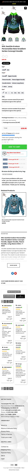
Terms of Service (6, 434)
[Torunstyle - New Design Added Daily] (14, 8)
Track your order (6, 437)
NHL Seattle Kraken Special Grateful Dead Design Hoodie (13, 220)
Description (4, 233)
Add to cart (14, 147)
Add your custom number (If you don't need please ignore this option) (13, 110)
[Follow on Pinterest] (15, 273)
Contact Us (4, 447)
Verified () (10, 296)
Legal (2, 459)
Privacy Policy (5, 431)
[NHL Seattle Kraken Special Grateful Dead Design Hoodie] (14, 204)
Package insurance (8, 117)
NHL (3, 44)
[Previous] (3, 23)
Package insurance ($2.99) (11, 122)
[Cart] (25, 8)
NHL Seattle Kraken (7, 174)
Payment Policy (6, 453)
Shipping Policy (6, 450)
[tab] (14, 233)
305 (11, 301)
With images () (15, 292)
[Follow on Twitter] (12, 273)
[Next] (24, 23)
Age (3, 67)
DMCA (3, 456)
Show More (13, 265)
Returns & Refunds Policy (9, 428)
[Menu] (2, 8)
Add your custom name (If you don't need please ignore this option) (13, 100)
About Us (4, 425)
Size (3, 89)
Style (4, 73)
